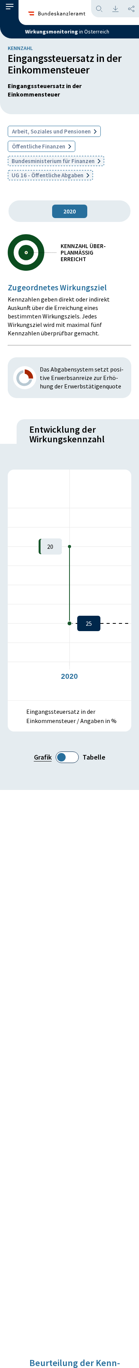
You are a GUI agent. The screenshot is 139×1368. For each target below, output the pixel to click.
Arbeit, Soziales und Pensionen (52, 131)
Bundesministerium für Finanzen (54, 161)
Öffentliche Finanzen (39, 146)
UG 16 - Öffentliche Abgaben (48, 175)
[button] (9, 8)
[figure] (69, 585)
